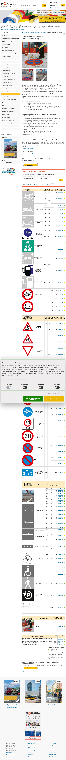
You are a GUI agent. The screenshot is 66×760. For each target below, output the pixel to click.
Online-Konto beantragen (58, 12)
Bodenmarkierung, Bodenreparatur (10, 53)
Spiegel (3, 105)
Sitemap (29, 756)
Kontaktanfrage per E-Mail (31, 165)
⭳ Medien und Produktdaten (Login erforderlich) (8, 161)
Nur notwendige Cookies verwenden (33, 399)
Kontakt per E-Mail (10, 752)
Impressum (30, 752)
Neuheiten (4, 35)
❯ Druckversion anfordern (12, 707)
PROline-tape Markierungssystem (10, 59)
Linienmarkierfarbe (7, 70)
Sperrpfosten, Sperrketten (8, 111)
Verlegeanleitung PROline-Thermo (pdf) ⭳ (33, 153)
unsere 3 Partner (11, 365)
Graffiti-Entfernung (7, 96)
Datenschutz (30, 754)
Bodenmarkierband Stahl (8, 65)
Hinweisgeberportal (10, 754)
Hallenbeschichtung (7, 85)
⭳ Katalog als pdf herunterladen (12, 704)
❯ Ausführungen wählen (27, 148)
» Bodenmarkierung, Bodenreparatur (39, 32)
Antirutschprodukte (7, 91)
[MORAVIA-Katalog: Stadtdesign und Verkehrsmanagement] (33, 691)
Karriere (51, 747)
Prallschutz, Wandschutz (8, 50)
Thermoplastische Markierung (9, 93)
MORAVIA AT (52, 750)
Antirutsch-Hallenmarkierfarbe (9, 79)
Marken (3, 128)
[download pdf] (54, 691)
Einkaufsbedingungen (32, 750)
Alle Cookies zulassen (54, 399)
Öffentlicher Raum (6, 126)
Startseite (24, 32)
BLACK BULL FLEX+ (7, 41)
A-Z (32, 756)
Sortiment (4, 32)
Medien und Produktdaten (33, 745)
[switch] (25, 387)
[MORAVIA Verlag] (33, 734)
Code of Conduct (53, 745)
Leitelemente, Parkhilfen (8, 120)
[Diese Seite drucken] (64, 34)
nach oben (24, 671)
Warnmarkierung (6, 102)
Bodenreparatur (6, 88)
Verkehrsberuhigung (7, 123)
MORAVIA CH (52, 752)
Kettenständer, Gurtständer (8, 108)
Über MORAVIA (52, 743)
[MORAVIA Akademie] (33, 724)
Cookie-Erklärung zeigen (54, 393)
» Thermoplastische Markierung (54, 32)
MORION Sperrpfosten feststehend (10, 38)
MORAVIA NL (52, 756)
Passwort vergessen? (55, 7)
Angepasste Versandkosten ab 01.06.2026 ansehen (13, 29)
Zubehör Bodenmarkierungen (9, 99)
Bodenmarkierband (7, 62)
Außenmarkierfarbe (7, 76)
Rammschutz (5, 47)
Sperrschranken (5, 114)
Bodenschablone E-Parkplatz (9, 73)
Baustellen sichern (6, 117)
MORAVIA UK (52, 754)
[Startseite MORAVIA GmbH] (8, 7)
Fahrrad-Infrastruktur (7, 44)
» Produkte (28, 32)
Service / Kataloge (31, 743)
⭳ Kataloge (4, 137)
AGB (28, 747)
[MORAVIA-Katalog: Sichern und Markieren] (11, 691)
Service (36, 2)
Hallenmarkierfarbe (7, 82)
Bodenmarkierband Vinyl (8, 67)
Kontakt (31, 2)
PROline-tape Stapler (7, 56)
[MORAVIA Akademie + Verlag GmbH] (33, 715)
